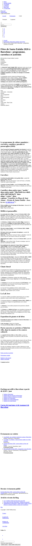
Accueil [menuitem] (4, 16)
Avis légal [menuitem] (4, 526)
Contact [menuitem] (4, 513)
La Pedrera (6, 5)
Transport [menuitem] (4, 19)
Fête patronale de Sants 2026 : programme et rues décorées (17, 449)
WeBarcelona (4, 12)
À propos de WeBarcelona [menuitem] (5, 517)
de (4, 32)
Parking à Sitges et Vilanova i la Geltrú (13, 397)
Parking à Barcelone (8, 394)
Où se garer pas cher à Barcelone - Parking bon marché (16, 502)
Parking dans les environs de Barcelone (13, 395)
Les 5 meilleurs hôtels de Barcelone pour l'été (14, 500)
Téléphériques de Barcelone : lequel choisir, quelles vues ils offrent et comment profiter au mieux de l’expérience (17, 504)
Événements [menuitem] (12, 16)
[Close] (1, 23)
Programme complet (5, 355)
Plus (2, 507)
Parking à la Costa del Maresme (11, 399)
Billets (5, 1)
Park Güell (6, 7)
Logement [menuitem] (12, 19)
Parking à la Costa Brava (9, 398)
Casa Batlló (6, 4)
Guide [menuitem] (20, 16)
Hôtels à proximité (5, 359)
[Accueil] (3, 11)
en (4, 28)
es (4, 30)
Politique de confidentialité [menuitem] (5, 522)
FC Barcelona (7, 8)
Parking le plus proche (6, 358)
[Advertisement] (16, 123)
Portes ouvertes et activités (7, 353)
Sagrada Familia (7, 3)
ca (4, 31)
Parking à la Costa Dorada (10, 401)
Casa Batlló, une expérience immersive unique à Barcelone (17, 437)
